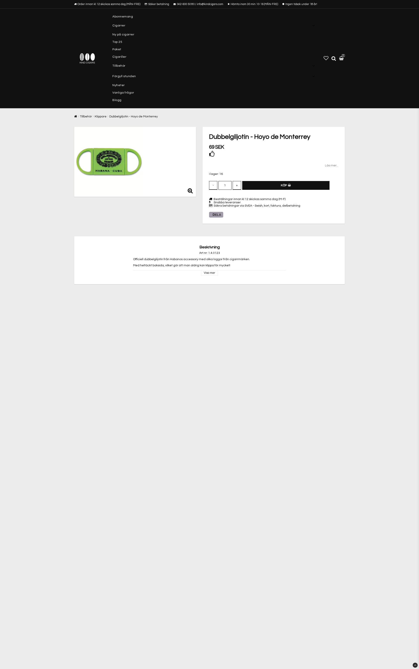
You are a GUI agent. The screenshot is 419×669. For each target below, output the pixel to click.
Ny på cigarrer (123, 34)
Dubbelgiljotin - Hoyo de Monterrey (133, 116)
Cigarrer (118, 25)
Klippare (100, 116)
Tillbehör (118, 65)
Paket (116, 49)
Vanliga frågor (123, 92)
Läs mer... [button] (331, 165)
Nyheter (118, 85)
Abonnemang (122, 16)
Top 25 (117, 42)
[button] (326, 58)
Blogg (117, 100)
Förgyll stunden (124, 76)
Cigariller (119, 56)
